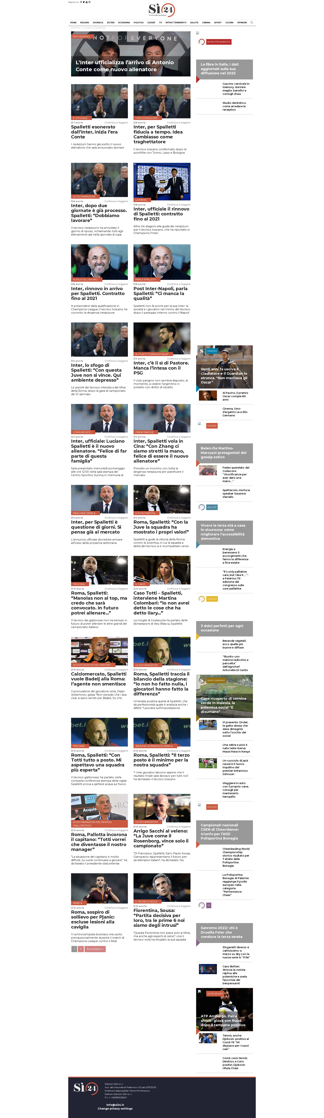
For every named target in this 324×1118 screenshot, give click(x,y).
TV (160, 22)
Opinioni (242, 22)
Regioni (84, 22)
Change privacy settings (115, 1108)
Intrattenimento (176, 22)
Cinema (206, 22)
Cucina (229, 22)
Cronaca (98, 22)
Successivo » (95, 949)
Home (73, 22)
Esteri (111, 22)
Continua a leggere (116, 122)
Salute (194, 22)
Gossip (151, 22)
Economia (124, 22)
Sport (218, 22)
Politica (139, 22)
